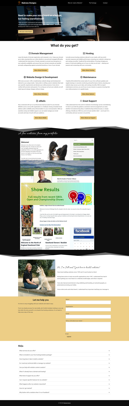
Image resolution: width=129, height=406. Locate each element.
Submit (69, 336)
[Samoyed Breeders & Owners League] (57, 194)
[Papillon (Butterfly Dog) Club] (57, 149)
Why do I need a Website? (75, 3)
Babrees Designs (67, 403)
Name (68, 299)
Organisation (69, 306)
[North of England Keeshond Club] (57, 238)
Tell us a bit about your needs (74, 321)
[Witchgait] (57, 216)
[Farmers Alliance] (57, 171)
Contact (105, 3)
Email (68, 313)
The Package (92, 3)
